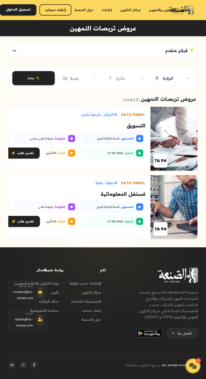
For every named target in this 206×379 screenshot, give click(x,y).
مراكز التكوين (130, 10)
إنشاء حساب (55, 10)
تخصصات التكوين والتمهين (170, 10)
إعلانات (106, 10)
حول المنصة (83, 10)
